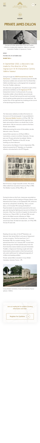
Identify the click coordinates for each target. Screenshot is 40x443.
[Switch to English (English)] (33, 5)
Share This (6, 58)
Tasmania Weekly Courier (13, 118)
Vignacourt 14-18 (26, 90)
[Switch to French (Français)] (35, 5)
